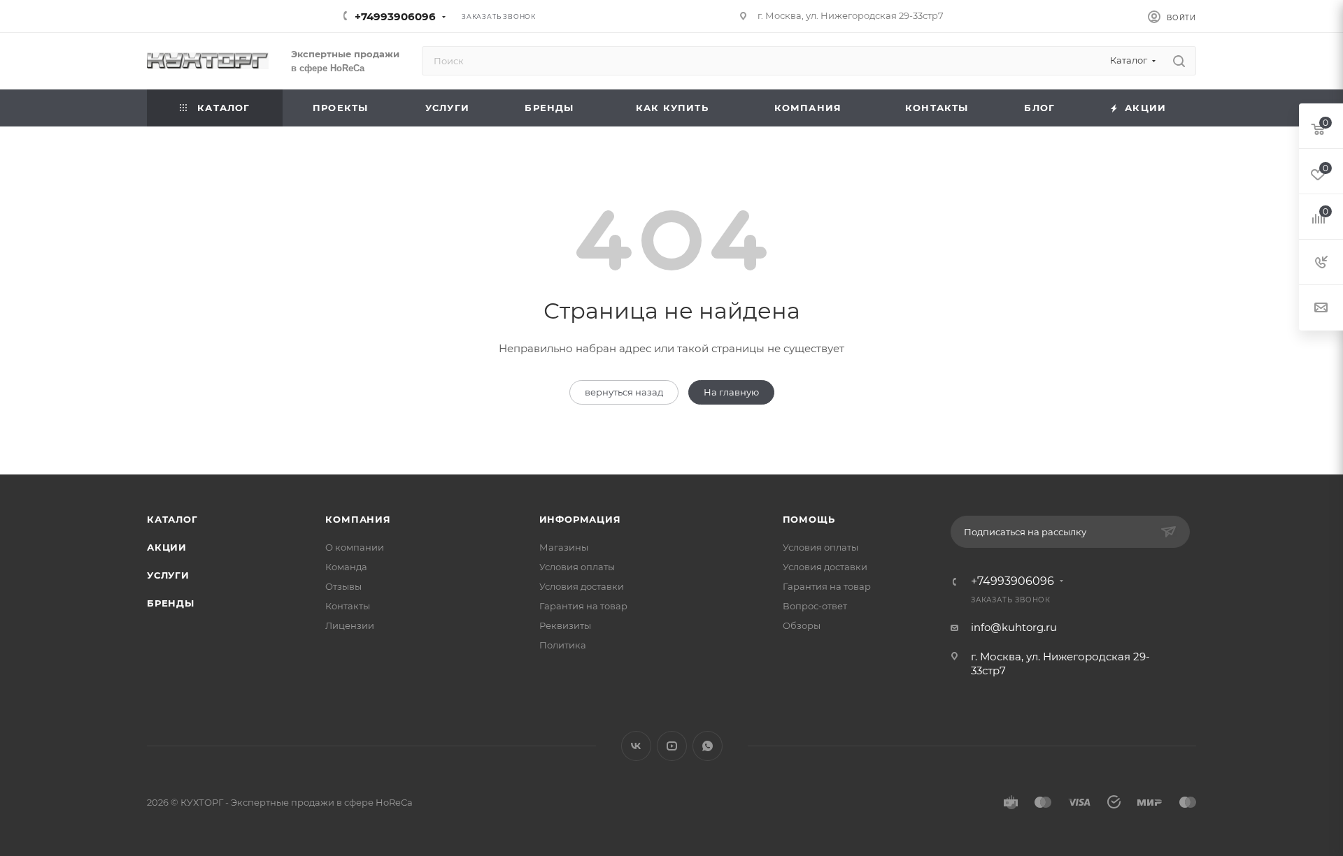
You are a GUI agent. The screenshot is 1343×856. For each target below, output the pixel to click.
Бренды (170, 603)
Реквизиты (565, 625)
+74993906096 (395, 16)
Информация (580, 519)
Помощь (809, 519)
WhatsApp (707, 746)
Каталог (172, 519)
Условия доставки (581, 586)
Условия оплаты (577, 566)
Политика (562, 645)
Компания (357, 519)
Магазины (563, 547)
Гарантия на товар (583, 605)
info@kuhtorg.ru (1014, 627)
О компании (354, 547)
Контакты (347, 605)
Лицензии (349, 625)
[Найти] (1179, 60)
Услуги (168, 575)
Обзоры (801, 625)
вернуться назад (624, 392)
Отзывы (343, 586)
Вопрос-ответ (815, 605)
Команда (346, 566)
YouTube (672, 746)
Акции (167, 547)
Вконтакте (636, 746)
